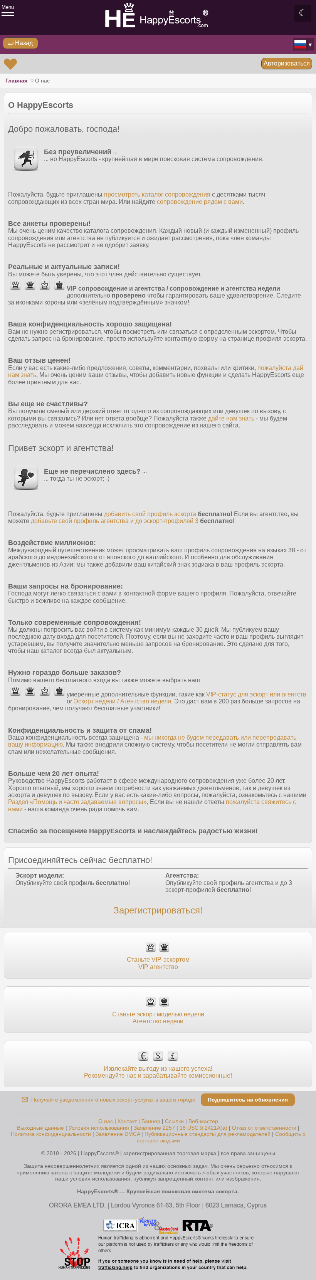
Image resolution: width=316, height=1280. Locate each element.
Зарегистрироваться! (158, 910)
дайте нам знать (231, 418)
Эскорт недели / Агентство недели (122, 701)
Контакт (127, 1121)
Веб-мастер (203, 1121)
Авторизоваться (287, 63)
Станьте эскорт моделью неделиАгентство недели (158, 1017)
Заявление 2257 (154, 1128)
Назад (23, 43)
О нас (105, 1121)
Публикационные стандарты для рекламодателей (208, 1134)
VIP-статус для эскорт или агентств (256, 694)
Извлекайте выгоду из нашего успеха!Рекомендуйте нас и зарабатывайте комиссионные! (158, 1072)
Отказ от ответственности (264, 1128)
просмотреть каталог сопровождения (157, 194)
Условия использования (99, 1128)
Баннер (150, 1121)
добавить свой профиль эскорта (150, 514)
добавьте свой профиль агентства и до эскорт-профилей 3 (114, 521)
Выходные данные (40, 1128)
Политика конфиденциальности (51, 1134)
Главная (16, 80)
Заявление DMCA (118, 1134)
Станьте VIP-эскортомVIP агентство (158, 963)
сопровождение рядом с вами (200, 201)
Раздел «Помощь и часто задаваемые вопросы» (77, 802)
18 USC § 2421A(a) (203, 1128)
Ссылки (174, 1121)
